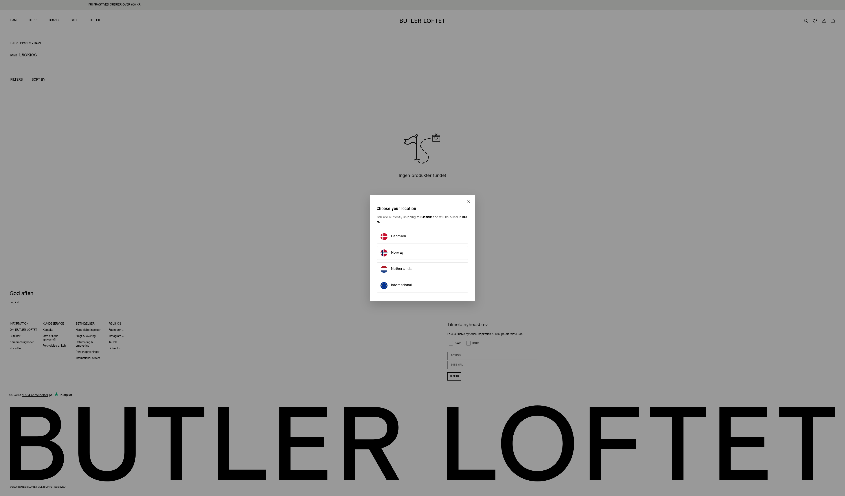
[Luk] (469, 202)
